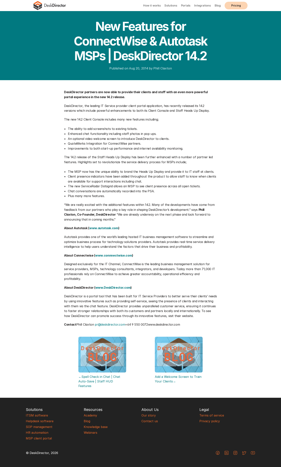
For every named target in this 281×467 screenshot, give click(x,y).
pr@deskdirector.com (110, 324)
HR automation (37, 432)
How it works (152, 5)
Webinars (90, 432)
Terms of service (211, 415)
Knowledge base (96, 427)
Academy (90, 415)
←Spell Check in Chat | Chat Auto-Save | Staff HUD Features (99, 381)
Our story (148, 415)
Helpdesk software (40, 421)
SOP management (39, 427)
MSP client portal (39, 438)
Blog (218, 5)
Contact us (149, 421)
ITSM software (37, 415)
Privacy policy (209, 421)
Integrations (202, 5)
